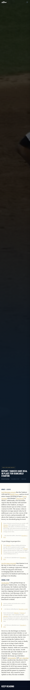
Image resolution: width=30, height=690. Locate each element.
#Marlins (5, 526)
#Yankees (5, 525)
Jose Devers (20, 498)
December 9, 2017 (23, 609)
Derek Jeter (5, 583)
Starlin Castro (14, 494)
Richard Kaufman (5, 479)
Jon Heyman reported (8, 563)
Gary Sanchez (23, 658)
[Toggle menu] (27, 2)
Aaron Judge (12, 658)
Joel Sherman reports (8, 492)
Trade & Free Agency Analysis (8, 467)
